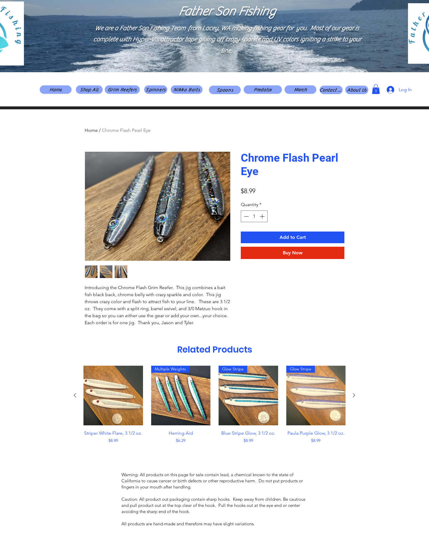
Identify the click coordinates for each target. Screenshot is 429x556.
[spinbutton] (254, 216)
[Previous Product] (75, 395)
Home (91, 130)
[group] (215, 411)
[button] (376, 89)
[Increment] (263, 216)
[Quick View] (113, 395)
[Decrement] (246, 216)
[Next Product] (354, 395)
